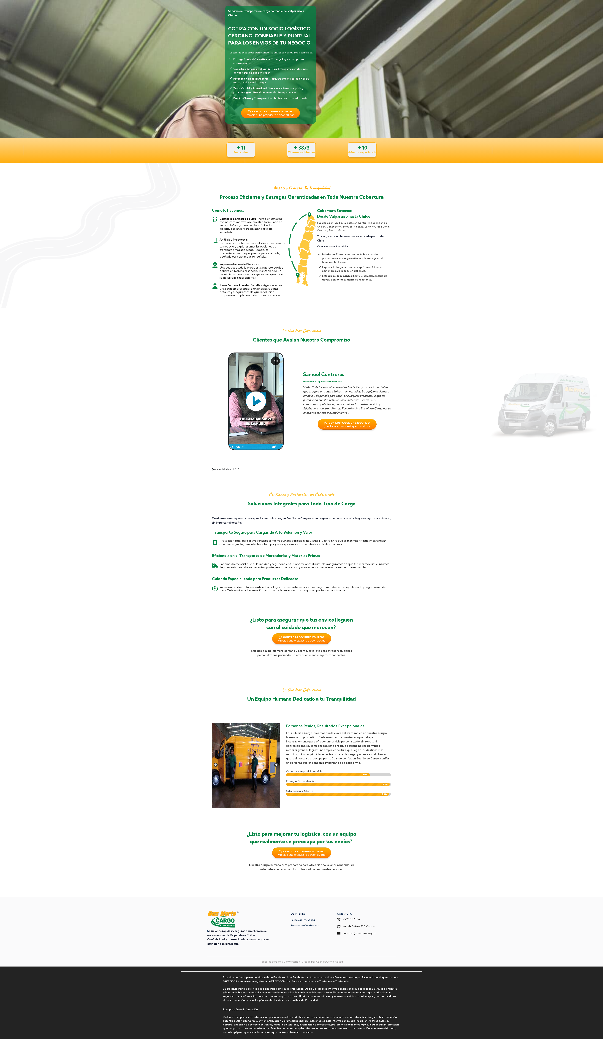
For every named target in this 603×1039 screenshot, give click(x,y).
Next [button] (276, 765)
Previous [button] (216, 765)
